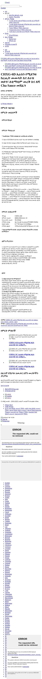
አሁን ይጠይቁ (5, 385)
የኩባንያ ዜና (12, 39)
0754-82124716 (10, 391)
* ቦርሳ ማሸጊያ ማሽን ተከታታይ (19, 28)
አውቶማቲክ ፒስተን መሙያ (18, 410)
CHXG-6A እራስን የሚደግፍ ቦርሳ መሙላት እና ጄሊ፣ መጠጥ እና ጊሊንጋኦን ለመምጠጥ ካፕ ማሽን (19, 324)
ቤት (6, 11)
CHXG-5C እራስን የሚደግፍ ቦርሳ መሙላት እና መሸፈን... (21, 355)
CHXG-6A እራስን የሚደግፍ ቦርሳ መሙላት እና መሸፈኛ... (21, 344)
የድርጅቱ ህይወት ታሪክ (16, 15)
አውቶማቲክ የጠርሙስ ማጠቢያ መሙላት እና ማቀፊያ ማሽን (23, 411)
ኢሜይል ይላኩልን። (7, 103)
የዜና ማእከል (9, 37)
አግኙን (7, 46)
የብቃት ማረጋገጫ (14, 17)
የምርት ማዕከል (9, 19)
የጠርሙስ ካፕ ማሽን (21, 414)
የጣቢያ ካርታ (9, 405)
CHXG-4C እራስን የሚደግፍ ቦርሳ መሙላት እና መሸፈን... (21, 367)
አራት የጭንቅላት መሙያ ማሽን (14, 408)
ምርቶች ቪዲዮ (13, 35)
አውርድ (7, 42)
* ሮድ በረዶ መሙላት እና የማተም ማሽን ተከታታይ (24, 31)
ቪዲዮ (7, 33)
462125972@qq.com (12, 389)
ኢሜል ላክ (4, 419)
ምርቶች (7, 51)
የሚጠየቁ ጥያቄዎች (11, 44)
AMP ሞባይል (9, 407)
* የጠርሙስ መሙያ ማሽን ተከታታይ (20, 30)
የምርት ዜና (12, 41)
